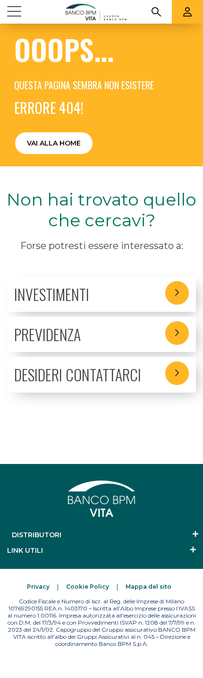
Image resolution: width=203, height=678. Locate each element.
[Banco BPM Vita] (95, 12)
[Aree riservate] (187, 12)
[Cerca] (156, 12)
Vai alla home (54, 143)
